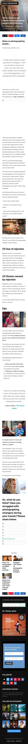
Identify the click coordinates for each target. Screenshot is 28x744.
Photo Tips (20, 26)
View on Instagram (15, 731)
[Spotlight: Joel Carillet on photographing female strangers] (18, 558)
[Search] (22, 605)
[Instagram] (15, 679)
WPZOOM (18, 741)
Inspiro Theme (10, 741)
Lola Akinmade (8, 26)
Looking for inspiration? (13, 600)
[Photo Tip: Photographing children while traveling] (7, 558)
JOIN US (9, 663)
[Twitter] (8, 679)
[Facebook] (11, 679)
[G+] (4, 683)
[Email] (4, 679)
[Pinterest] (19, 679)
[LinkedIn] (23, 679)
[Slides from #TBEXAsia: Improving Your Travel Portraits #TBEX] (7, 576)
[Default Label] (8, 683)
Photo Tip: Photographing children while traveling (7, 566)
